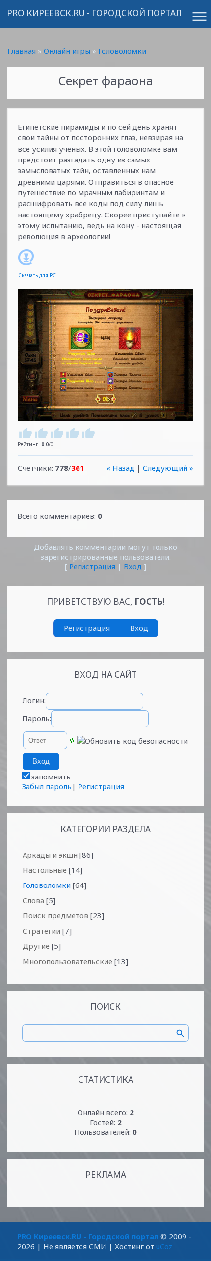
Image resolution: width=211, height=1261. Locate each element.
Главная (21, 50)
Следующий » (168, 468)
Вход (133, 566)
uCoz (164, 1246)
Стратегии (41, 931)
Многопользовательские (67, 961)
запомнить (51, 776)
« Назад (120, 468)
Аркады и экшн (50, 854)
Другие (36, 946)
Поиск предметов (55, 915)
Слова (33, 900)
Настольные (45, 870)
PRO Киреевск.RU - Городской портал (94, 13)
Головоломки (122, 50)
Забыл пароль (47, 786)
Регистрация (92, 566)
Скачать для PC (37, 275)
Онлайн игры (67, 50)
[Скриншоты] (105, 355)
